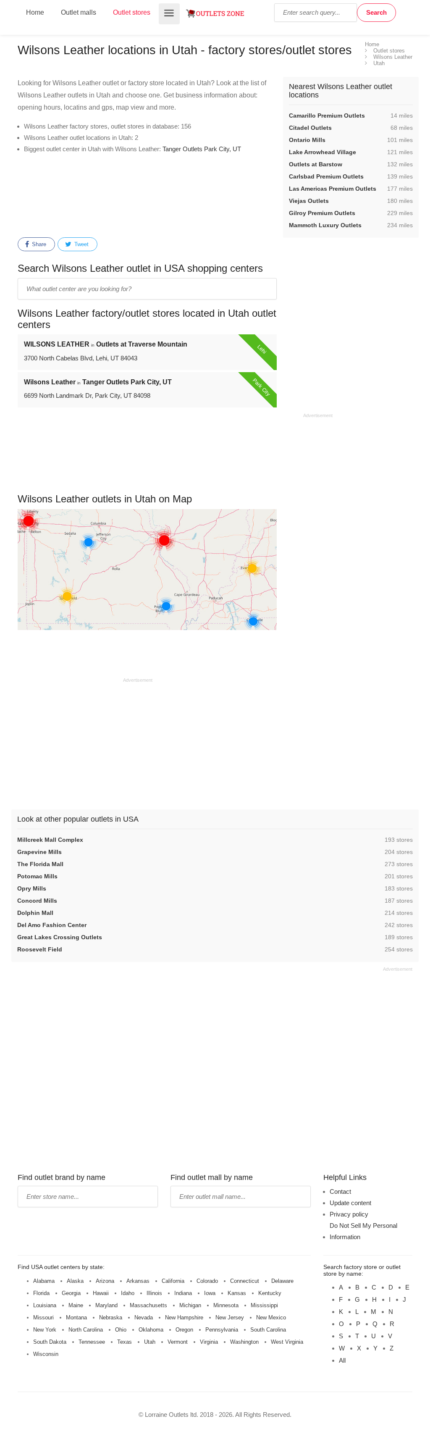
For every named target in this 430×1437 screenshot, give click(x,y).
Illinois (154, 1293)
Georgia (71, 1293)
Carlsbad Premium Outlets (326, 176)
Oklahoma (151, 1330)
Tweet (81, 244)
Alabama (44, 1281)
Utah (149, 1342)
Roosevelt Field (39, 949)
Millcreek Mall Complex (50, 839)
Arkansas (137, 1281)
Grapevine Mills (39, 852)
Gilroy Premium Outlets (322, 213)
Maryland (106, 1305)
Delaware (282, 1281)
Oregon (184, 1330)
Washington (244, 1342)
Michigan (190, 1305)
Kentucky (269, 1293)
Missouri (43, 1317)
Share (38, 244)
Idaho (127, 1293)
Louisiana (44, 1305)
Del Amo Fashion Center (52, 925)
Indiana (183, 1293)
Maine (75, 1305)
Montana (76, 1317)
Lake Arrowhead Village (322, 152)
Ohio (120, 1330)
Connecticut (244, 1281)
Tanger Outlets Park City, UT (202, 148)
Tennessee (92, 1342)
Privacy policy (349, 1214)
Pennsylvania (221, 1330)
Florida (41, 1293)
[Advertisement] (175, 197)
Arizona (105, 1281)
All (342, 1360)
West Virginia (287, 1342)
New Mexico (271, 1317)
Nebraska (110, 1317)
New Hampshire (184, 1317)
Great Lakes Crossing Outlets (59, 937)
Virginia (209, 1342)
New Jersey (229, 1317)
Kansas (237, 1293)
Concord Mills (37, 900)
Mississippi (264, 1305)
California (173, 1281)
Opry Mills (31, 888)
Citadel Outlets (310, 127)
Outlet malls (78, 12)
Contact (340, 1191)
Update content (350, 1202)
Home (35, 12)
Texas (124, 1342)
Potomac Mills (37, 876)
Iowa (209, 1293)
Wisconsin (45, 1354)
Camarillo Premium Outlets (327, 115)
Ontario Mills (307, 140)
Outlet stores (131, 12)
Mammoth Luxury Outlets (325, 225)
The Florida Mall (40, 864)
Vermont (178, 1342)
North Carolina (85, 1330)
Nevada (143, 1317)
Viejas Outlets (309, 200)
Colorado (207, 1281)
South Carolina (268, 1330)
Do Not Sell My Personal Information (363, 1231)
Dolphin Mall (35, 912)
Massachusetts (148, 1305)
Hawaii (101, 1293)
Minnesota (226, 1305)
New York (44, 1330)
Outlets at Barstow (315, 164)
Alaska (75, 1281)
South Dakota (49, 1342)
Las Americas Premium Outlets (332, 188)
